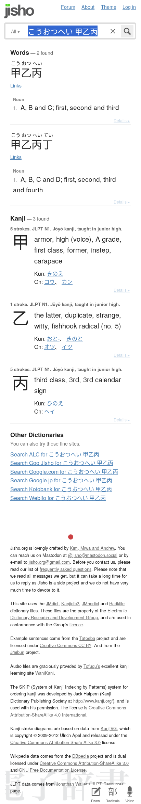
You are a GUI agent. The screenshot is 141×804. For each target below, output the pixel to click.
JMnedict (90, 603)
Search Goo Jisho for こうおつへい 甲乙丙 (61, 463)
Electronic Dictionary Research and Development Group (68, 614)
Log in (129, 6)
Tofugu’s (92, 666)
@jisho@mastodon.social (92, 555)
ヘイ (49, 411)
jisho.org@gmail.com (49, 562)
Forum (68, 6)
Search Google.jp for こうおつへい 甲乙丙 (61, 480)
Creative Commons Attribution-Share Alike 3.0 (55, 742)
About (87, 6)
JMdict (52, 603)
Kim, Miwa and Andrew (92, 548)
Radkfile (117, 603)
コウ (49, 282)
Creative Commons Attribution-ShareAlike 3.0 (84, 763)
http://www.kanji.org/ (93, 700)
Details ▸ (122, 120)
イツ (67, 347)
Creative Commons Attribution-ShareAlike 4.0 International (68, 711)
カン (67, 282)
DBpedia (80, 756)
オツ (49, 347)
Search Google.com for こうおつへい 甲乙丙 (64, 472)
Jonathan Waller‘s (73, 784)
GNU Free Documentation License (52, 770)
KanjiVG (109, 728)
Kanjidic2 (70, 603)
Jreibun (17, 652)
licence (76, 624)
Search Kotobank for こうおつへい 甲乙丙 (61, 489)
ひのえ (55, 403)
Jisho (19, 11)
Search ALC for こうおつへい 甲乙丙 (54, 454)
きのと (74, 338)
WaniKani (44, 673)
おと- (53, 338)
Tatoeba (87, 638)
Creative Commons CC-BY (65, 645)
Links (16, 85)
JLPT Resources (108, 784)
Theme (108, 6)
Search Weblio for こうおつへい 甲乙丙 (58, 498)
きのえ (55, 273)
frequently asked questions (65, 569)
